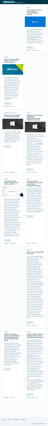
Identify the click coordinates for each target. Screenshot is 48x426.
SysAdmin (29, 7)
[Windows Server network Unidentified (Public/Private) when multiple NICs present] (35, 127)
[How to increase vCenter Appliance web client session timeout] (12, 69)
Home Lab (4, 419)
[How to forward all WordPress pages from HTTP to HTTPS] (12, 191)
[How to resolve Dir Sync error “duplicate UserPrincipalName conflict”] (35, 21)
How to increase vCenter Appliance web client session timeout (12, 60)
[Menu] (45, 2)
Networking (23, 419)
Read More (30, 48)
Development (16, 419)
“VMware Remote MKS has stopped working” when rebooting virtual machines (35, 335)
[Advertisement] (12, 12)
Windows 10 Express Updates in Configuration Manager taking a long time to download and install (12, 337)
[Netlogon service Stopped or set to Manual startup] (12, 124)
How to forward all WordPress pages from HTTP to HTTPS (11, 182)
